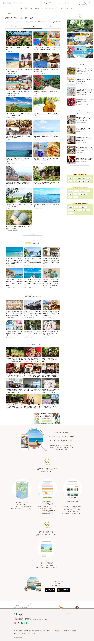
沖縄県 (9, 13)
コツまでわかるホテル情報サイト (70, 630)
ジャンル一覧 (22, 633)
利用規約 (26, 630)
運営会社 (49, 630)
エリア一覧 (16, 633)
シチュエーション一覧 (30, 633)
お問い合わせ (31, 630)
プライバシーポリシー (18, 630)
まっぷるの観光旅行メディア (57, 630)
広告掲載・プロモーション (40, 630)
